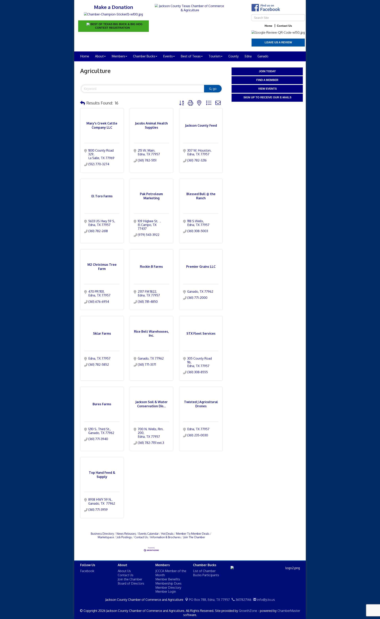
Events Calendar (149, 533)
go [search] (215, 89)
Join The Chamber (194, 537)
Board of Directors (131, 583)
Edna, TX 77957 (209, 600)
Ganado (262, 56)
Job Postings (124, 537)
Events (168, 56)
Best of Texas (191, 56)
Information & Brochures (165, 537)
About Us (124, 571)
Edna (248, 56)
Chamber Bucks (144, 56)
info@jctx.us (265, 600)
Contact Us (141, 537)
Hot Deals (167, 533)
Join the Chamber (130, 579)
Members (118, 56)
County (233, 56)
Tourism (214, 56)
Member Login (165, 591)
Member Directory (168, 588)
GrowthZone (248, 611)
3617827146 (243, 600)
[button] (82, 102)
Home (84, 56)
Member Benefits (167, 579)
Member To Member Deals (192, 533)
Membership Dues (168, 583)
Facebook (87, 571)
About (99, 56)
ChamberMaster (288, 611)
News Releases (126, 533)
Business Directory (102, 533)
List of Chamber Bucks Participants (206, 573)
